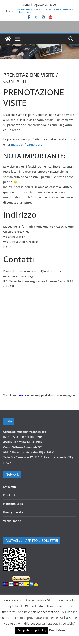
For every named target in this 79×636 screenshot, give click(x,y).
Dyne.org (9, 486)
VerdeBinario (12, 521)
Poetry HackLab (14, 512)
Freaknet (9, 495)
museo (21, 395)
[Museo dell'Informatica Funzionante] (8, 39)
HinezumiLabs (13, 504)
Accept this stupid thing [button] (32, 630)
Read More (57, 630)
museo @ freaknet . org (26, 144)
